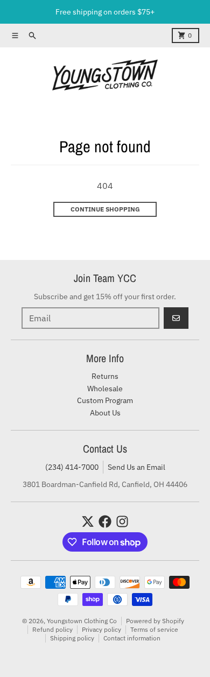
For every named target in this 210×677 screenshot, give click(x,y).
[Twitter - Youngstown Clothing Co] (87, 521)
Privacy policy (101, 629)
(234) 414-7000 (72, 467)
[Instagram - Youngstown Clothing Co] (122, 521)
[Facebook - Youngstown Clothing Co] (105, 521)
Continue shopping (105, 209)
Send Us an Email (136, 467)
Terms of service (154, 629)
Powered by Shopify (155, 621)
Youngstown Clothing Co (82, 621)
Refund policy (52, 629)
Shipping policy (72, 638)
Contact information (131, 638)
